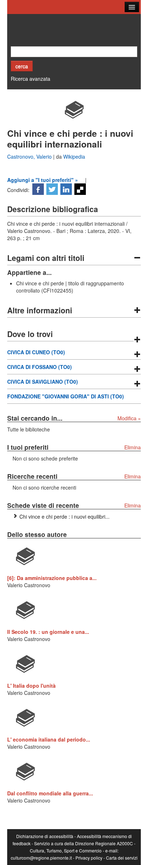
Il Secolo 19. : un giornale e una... (48, 631)
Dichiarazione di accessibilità (44, 836)
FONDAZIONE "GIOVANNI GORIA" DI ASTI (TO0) (65, 396)
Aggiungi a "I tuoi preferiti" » (42, 179)
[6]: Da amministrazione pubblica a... (52, 577)
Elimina (132, 447)
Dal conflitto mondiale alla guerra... (50, 793)
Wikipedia (74, 156)
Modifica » (129, 418)
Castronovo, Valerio (30, 156)
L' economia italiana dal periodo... (48, 739)
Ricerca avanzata (30, 78)
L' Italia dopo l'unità (31, 685)
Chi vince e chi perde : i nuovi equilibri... (64, 516)
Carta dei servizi (122, 858)
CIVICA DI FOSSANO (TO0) (39, 366)
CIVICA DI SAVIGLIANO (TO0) (42, 381)
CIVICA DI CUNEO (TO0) (36, 352)
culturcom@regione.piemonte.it (41, 858)
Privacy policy (88, 858)
